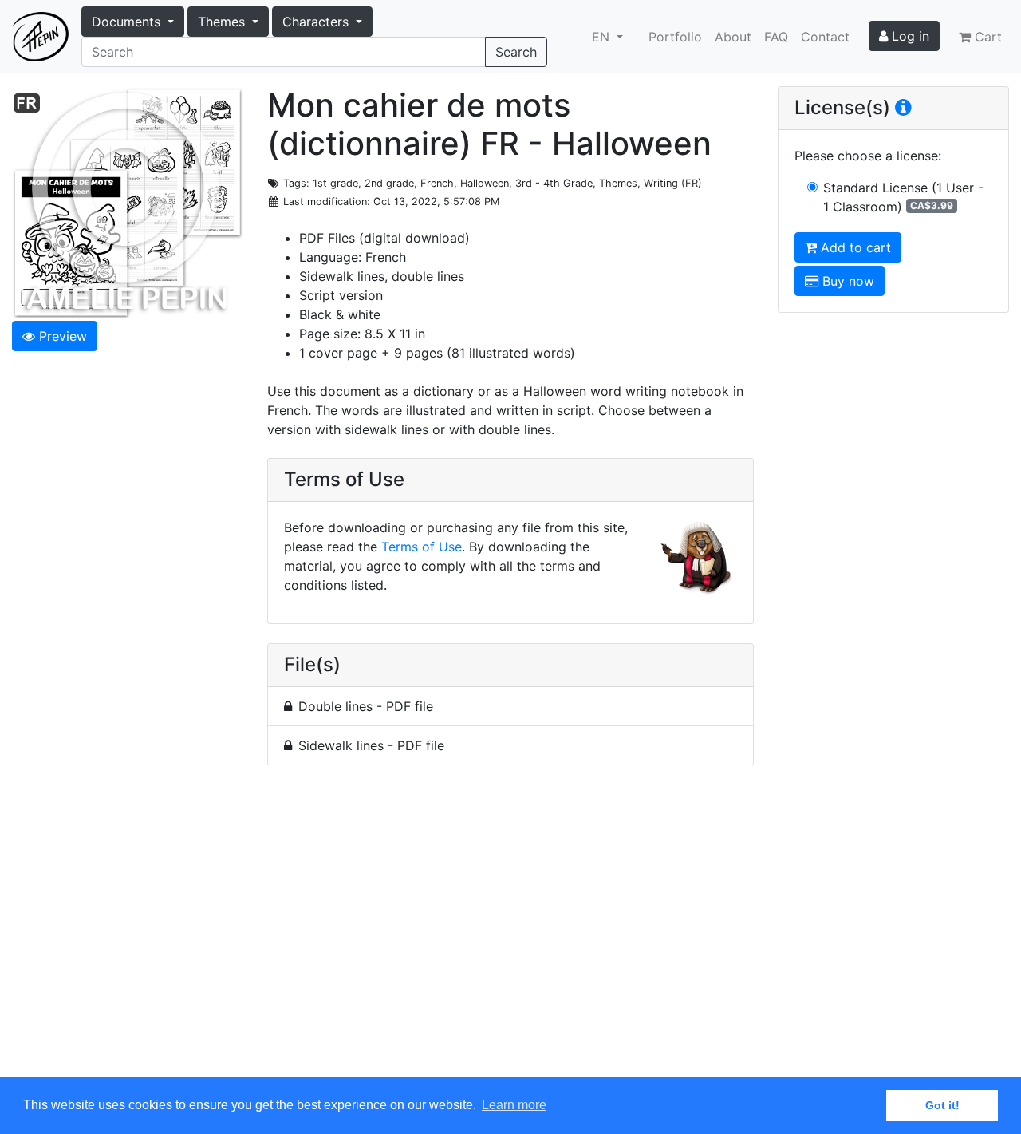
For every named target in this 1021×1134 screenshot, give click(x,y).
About (733, 37)
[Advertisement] (510, 930)
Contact (825, 37)
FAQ (776, 37)
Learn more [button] (514, 1105)
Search (516, 52)
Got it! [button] (942, 1105)
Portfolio (675, 37)
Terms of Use (421, 547)
